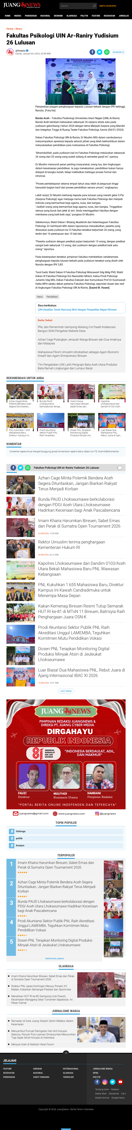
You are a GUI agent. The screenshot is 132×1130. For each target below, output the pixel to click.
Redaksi (115, 1089)
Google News (118, 1097)
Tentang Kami (102, 1089)
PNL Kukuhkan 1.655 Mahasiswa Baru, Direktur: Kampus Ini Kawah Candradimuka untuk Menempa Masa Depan (81, 590)
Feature (96, 15)
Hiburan (37, 1068)
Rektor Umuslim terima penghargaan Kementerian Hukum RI (71, 545)
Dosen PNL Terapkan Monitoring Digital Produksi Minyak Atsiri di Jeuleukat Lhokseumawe (73, 654)
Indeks (17, 15)
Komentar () (118, 52)
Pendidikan (31, 15)
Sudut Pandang (41, 1077)
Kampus (20, 845)
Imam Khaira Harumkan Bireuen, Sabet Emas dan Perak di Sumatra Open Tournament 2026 (79, 523)
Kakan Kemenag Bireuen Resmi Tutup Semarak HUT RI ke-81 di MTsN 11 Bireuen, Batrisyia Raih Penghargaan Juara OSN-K (81, 611)
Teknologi (68, 1077)
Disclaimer (114, 1093)
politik (84, 15)
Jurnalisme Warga (103, 1068)
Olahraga (71, 15)
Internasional (71, 1068)
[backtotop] (66, 1053)
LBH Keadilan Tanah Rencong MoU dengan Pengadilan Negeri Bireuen (77, 309)
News (40, 296)
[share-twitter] (99, 52)
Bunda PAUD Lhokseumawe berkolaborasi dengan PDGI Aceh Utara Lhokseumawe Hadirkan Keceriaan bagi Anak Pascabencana (79, 505)
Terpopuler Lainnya (54, 959)
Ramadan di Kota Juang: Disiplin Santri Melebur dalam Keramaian (42, 1022)
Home (7, 15)
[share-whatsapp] (107, 52)
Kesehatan (109, 15)
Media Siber (101, 1093)
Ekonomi (58, 15)
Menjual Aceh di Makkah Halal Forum (32, 1044)
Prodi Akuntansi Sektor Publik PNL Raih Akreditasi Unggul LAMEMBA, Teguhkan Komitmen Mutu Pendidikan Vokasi (74, 633)
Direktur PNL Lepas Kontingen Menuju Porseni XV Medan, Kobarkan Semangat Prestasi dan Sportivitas (41, 988)
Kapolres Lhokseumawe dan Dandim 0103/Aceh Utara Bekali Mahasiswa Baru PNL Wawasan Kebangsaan (81, 569)
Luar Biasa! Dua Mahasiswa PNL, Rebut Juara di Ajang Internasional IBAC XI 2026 (81, 673)
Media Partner (102, 1097)
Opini (95, 1073)
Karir (123, 1093)
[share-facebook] (92, 52)
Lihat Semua (66, 691)
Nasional (45, 15)
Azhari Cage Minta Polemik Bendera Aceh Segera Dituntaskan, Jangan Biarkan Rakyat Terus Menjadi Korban (77, 483)
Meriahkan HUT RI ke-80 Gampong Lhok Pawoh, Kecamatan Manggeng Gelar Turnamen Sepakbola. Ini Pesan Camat (42, 999)
